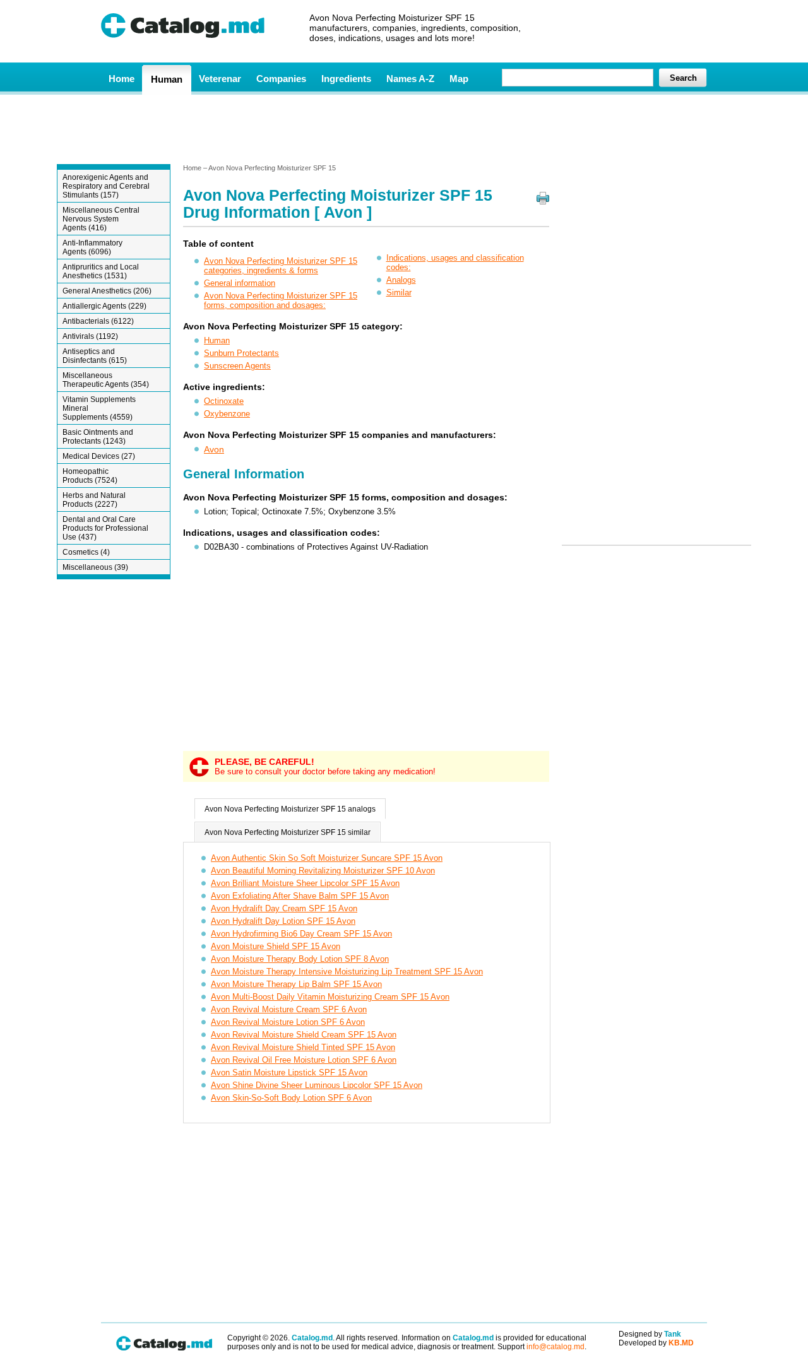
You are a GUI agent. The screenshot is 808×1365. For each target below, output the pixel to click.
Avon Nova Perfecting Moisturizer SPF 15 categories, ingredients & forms (280, 265)
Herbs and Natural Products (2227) (94, 500)
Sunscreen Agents (237, 365)
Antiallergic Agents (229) (104, 306)
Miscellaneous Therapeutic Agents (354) (105, 380)
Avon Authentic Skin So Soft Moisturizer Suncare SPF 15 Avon (327, 858)
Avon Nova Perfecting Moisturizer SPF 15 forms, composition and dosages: (280, 300)
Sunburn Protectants (241, 353)
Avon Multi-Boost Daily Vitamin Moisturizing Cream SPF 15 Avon (330, 997)
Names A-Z (410, 78)
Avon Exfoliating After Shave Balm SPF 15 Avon (300, 896)
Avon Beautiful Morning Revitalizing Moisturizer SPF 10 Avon (323, 870)
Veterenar (220, 78)
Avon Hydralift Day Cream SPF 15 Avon (284, 908)
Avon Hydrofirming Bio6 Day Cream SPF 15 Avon (301, 933)
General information (239, 283)
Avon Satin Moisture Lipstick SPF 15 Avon (289, 1072)
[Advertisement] (403, 128)
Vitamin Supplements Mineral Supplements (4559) (99, 408)
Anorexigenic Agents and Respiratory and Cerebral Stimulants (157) (106, 186)
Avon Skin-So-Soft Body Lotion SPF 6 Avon (291, 1097)
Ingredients (346, 78)
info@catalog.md (555, 1346)
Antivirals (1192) (90, 336)
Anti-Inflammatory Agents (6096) (92, 247)
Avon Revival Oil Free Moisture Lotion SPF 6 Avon (303, 1060)
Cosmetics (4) (86, 552)
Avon (214, 449)
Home (121, 78)
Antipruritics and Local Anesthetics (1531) (100, 271)
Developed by (656, 1342)
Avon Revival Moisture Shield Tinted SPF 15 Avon (303, 1047)
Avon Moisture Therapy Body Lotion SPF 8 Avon (300, 959)
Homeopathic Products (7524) (89, 476)
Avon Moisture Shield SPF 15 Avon (275, 946)
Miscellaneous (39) (95, 567)
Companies (281, 78)
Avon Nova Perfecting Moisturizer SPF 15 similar (288, 832)
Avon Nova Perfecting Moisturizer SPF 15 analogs (290, 809)
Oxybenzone (227, 413)
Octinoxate (224, 401)
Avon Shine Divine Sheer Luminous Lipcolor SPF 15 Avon (316, 1085)
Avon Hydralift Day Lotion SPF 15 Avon (283, 921)
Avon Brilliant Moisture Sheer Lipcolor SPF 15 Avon (305, 883)
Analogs (401, 280)
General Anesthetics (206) (107, 291)
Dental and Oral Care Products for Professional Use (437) (105, 528)
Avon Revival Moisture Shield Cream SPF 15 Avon (303, 1034)
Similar (399, 292)
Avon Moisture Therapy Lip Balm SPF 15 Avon (296, 984)
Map (458, 78)
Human (166, 79)
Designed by (650, 1334)
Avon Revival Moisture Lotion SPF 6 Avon (288, 1022)
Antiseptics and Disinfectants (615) (94, 356)
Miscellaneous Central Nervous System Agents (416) (101, 219)
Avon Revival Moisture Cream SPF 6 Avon (289, 1009)
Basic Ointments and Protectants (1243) (97, 437)
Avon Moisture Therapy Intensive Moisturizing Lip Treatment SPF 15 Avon (347, 971)
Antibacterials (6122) (98, 321)
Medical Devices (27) (98, 456)
